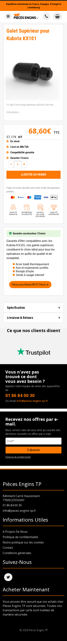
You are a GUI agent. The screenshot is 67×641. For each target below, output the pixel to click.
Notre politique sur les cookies (23, 542)
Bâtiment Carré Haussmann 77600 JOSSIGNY (21, 498)
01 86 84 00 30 (20, 395)
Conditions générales (17, 553)
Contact (8, 548)
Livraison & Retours (20, 318)
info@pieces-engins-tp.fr (32, 401)
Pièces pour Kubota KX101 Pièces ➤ (30, 284)
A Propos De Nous (15, 532)
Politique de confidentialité (18, 456)
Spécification (16, 307)
